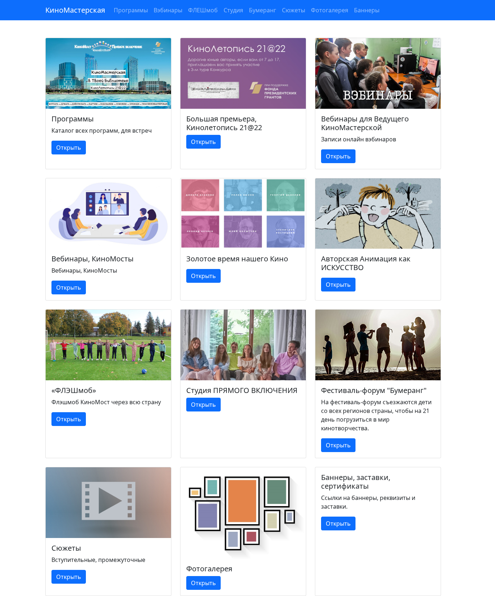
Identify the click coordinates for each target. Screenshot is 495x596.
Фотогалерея (329, 10)
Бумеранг (262, 10)
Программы (131, 10)
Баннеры (366, 10)
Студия (233, 10)
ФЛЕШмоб (203, 10)
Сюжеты (293, 10)
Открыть (68, 148)
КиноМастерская (75, 10)
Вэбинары (168, 10)
